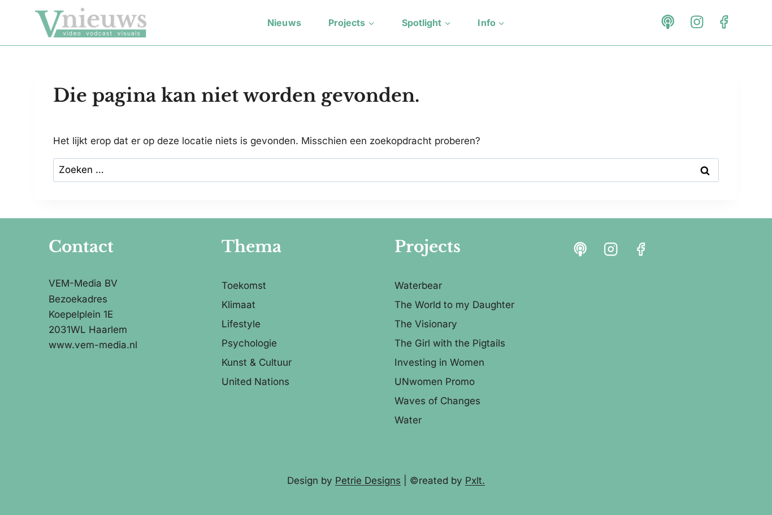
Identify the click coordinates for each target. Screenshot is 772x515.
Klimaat (238, 304)
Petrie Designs (368, 480)
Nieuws (284, 22)
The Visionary (425, 324)
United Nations (255, 381)
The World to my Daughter (454, 304)
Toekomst (244, 285)
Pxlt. (475, 480)
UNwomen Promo (434, 381)
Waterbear (418, 285)
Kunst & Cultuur (257, 362)
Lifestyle (241, 324)
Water (408, 420)
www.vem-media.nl (93, 344)
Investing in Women (439, 362)
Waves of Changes (437, 400)
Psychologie (249, 343)
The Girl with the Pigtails (449, 343)
